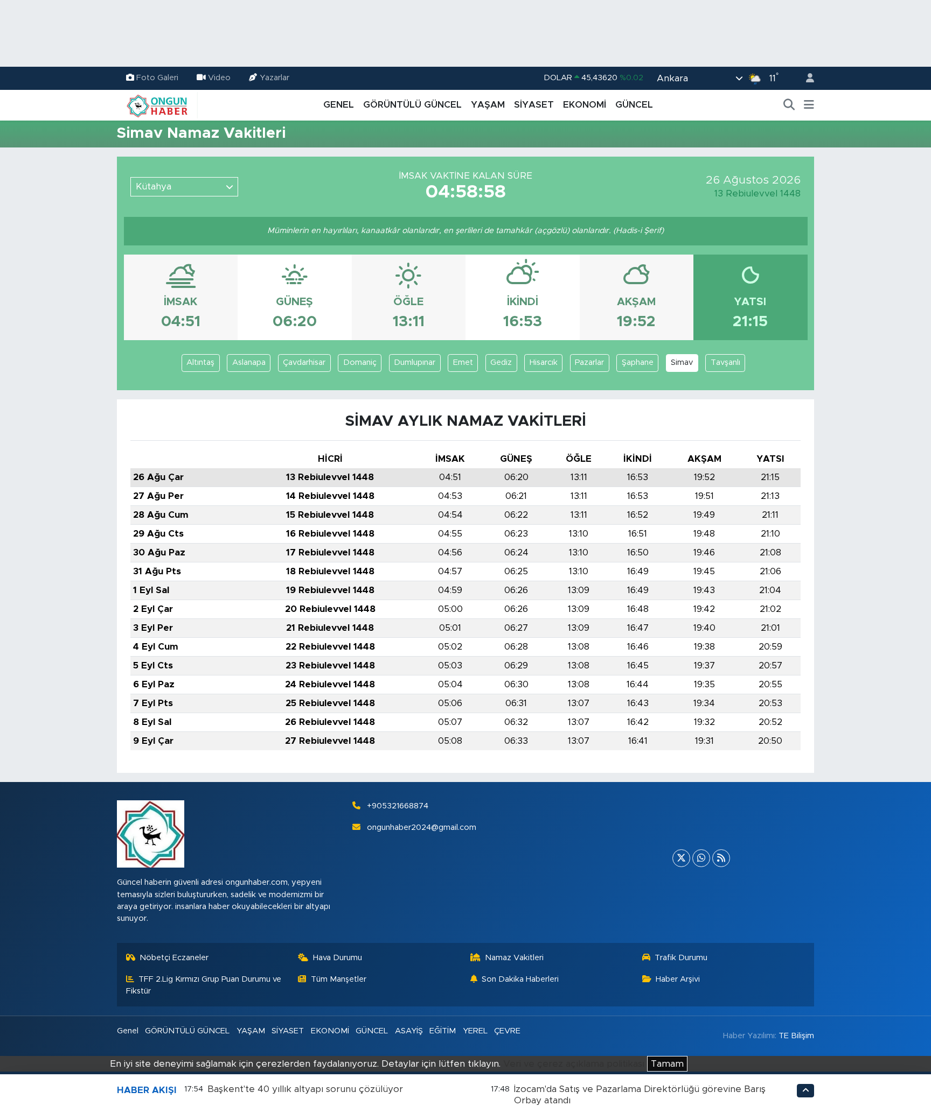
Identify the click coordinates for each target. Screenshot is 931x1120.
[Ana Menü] (809, 105)
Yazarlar (274, 78)
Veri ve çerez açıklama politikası (573, 1063)
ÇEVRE (507, 1031)
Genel (127, 1031)
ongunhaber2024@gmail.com (421, 827)
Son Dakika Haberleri (520, 979)
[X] (681, 858)
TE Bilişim (796, 1036)
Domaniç (360, 362)
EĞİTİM (442, 1031)
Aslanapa (249, 362)
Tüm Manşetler (338, 979)
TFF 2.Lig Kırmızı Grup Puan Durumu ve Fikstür (204, 985)
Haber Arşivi (678, 979)
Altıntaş (200, 362)
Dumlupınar (414, 362)
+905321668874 (397, 806)
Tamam (667, 1063)
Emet (463, 362)
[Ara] (789, 105)
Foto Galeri (157, 78)
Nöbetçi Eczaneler (174, 958)
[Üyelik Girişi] (805, 78)
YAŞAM (488, 104)
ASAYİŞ (409, 1031)
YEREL (475, 1031)
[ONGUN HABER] (157, 104)
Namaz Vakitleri (514, 958)
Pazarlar (589, 362)
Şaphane (638, 362)
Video (219, 78)
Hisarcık (544, 362)
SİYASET (534, 104)
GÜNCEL (634, 104)
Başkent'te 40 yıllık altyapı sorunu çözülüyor (305, 1089)
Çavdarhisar (304, 362)
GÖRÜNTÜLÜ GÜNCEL (412, 104)
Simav (682, 362)
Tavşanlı (725, 362)
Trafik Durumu (681, 958)
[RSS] (721, 858)
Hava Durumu (337, 958)
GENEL (338, 104)
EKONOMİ (584, 104)
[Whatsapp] (701, 858)
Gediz (501, 362)
